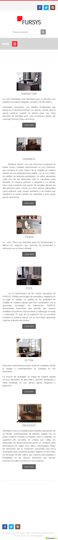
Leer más (29, 125)
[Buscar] (43, 32)
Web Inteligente (37, 535)
